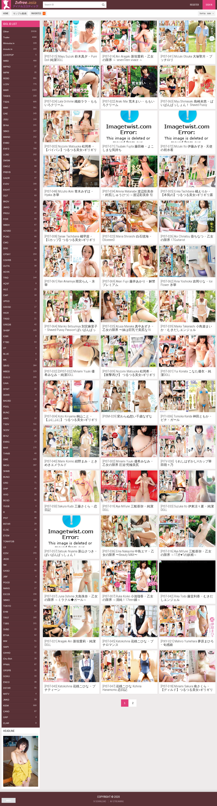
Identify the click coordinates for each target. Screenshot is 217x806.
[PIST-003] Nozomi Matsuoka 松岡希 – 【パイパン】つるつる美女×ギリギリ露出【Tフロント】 (70, 148)
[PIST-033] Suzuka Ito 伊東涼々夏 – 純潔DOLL (187, 508)
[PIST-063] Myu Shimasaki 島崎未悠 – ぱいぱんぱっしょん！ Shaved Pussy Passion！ (187, 103)
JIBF (5, 576)
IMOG (6, 465)
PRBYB (6, 172)
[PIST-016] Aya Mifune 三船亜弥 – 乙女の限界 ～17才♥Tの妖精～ (186, 553)
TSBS (6, 623)
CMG (5, 242)
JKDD (6, 559)
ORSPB (7, 670)
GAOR (6, 178)
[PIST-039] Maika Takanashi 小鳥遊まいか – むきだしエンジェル (186, 328)
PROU (6, 213)
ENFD (6, 148)
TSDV (6, 424)
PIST (5, 518)
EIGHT (6, 190)
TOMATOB (8, 541)
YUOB (6, 506)
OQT (5, 195)
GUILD (6, 377)
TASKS (6, 96)
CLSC (6, 529)
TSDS (6, 102)
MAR (5, 447)
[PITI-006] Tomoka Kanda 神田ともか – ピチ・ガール (186, 418)
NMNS (6, 588)
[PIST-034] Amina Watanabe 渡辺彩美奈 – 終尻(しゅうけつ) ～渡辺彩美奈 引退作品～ (127, 193)
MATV (6, 694)
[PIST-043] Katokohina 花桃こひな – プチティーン (69, 687)
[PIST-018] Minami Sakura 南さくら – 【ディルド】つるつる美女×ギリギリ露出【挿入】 (187, 687)
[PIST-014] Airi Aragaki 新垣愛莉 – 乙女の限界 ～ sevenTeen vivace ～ (128, 58)
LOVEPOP (8, 55)
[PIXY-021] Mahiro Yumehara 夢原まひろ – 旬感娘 (187, 643)
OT (4, 348)
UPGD (6, 301)
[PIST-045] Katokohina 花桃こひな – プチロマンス (127, 643)
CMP (5, 295)
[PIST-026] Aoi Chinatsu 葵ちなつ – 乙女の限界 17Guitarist (187, 238)
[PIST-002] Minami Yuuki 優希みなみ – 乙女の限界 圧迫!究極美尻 (127, 463)
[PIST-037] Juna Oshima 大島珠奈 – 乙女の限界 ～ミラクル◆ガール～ (71, 598)
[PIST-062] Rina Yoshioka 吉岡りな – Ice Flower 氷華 (187, 283)
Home (5, 13)
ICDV (5, 553)
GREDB (7, 324)
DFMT (6, 389)
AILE (5, 289)
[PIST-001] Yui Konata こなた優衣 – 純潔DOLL (186, 373)
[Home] (21, 5)
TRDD (6, 318)
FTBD (6, 342)
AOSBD (7, 231)
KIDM (6, 705)
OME (5, 459)
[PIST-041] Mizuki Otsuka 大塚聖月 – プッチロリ (186, 58)
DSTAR (6, 688)
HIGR (6, 313)
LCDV (6, 84)
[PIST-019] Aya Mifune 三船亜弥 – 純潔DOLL (127, 508)
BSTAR (6, 524)
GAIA (5, 383)
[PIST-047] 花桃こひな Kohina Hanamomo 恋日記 (121, 687)
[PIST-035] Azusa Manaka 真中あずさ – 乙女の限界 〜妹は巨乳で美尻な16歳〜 (127, 328)
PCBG (6, 236)
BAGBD (7, 401)
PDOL (6, 406)
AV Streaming (117, 801)
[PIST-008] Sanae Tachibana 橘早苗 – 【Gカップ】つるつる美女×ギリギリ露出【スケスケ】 (69, 238)
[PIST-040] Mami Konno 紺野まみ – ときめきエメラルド (70, 463)
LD (4, 547)
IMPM (6, 72)
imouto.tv (7, 49)
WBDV (6, 225)
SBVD (6, 365)
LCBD (6, 154)
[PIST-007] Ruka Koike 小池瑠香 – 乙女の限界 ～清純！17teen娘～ (127, 598)
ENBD (6, 143)
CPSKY (6, 254)
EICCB (6, 594)
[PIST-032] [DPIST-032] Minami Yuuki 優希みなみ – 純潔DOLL (69, 373)
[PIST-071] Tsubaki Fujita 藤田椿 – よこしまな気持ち (128, 148)
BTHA (6, 635)
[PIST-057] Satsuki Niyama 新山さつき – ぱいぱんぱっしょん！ (70, 553)
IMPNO (6, 66)
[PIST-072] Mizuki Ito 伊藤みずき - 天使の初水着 (186, 148)
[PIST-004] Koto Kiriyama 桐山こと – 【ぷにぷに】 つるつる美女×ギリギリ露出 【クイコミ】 (71, 418)
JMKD (6, 699)
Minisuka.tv (8, 43)
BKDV (6, 201)
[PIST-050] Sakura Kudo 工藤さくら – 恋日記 (70, 508)
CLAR (6, 723)
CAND (6, 711)
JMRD (6, 207)
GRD (5, 483)
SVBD (6, 629)
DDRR (6, 395)
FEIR (5, 219)
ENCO (6, 682)
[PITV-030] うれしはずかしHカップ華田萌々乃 (186, 463)
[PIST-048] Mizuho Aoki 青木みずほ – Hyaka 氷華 (68, 193)
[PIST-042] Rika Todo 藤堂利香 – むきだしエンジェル (187, 598)
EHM (5, 612)
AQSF (6, 283)
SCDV (6, 430)
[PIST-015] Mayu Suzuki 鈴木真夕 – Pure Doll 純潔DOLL (70, 58)
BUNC (6, 412)
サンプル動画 (20, 13)
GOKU (6, 676)
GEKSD (7, 307)
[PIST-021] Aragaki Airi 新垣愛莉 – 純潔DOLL (70, 643)
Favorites (38, 13)
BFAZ (6, 436)
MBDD (6, 371)
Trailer (6, 37)
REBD (6, 78)
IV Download (99, 801)
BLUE (6, 354)
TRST (6, 617)
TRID (5, 277)
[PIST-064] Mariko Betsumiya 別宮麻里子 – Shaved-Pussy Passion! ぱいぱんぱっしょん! (70, 328)
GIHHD (6, 653)
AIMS (6, 418)
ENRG (6, 442)
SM (5, 565)
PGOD (6, 582)
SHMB (6, 471)
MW (5, 641)
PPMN (6, 664)
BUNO (6, 477)
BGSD (6, 500)
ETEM (6, 535)
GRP (5, 717)
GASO (6, 570)
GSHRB (7, 260)
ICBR (5, 336)
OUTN (6, 266)
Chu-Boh (7, 658)
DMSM (6, 160)
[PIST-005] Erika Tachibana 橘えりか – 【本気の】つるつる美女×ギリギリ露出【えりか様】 (187, 193)
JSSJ (5, 119)
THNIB (6, 453)
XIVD (5, 494)
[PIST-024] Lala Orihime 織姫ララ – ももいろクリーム (70, 103)
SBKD (6, 131)
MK (5, 359)
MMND (6, 137)
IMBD (6, 61)
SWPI (6, 647)
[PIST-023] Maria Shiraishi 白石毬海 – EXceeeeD (126, 238)
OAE (5, 113)
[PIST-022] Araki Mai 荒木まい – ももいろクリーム (128, 103)
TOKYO (7, 606)
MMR (6, 90)
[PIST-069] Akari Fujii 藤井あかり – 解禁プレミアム (128, 283)
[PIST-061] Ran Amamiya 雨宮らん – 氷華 (69, 283)
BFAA (6, 125)
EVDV (6, 184)
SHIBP (6, 330)
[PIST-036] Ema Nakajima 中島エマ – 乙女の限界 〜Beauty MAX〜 (128, 553)
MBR (5, 107)
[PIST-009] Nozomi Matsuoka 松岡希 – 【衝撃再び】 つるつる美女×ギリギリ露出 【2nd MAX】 (129, 373)
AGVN (6, 272)
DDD (5, 248)
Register (194, 4)
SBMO (6, 600)
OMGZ (6, 166)
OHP (5, 488)
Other (6, 31)
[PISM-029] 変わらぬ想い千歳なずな (127, 416)
